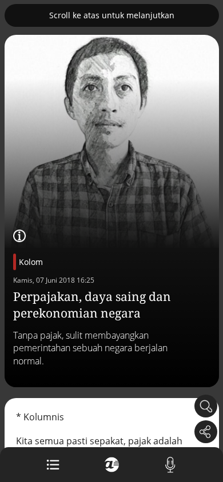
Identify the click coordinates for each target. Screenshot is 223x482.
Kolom (31, 261)
